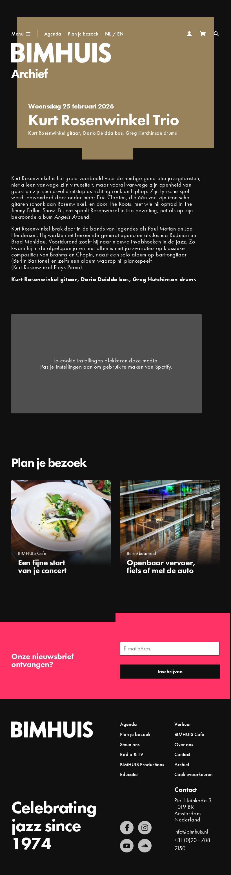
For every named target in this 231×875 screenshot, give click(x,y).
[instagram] (145, 827)
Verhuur (182, 724)
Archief (29, 73)
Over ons (183, 744)
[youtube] (127, 845)
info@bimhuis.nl (191, 831)
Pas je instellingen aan (66, 367)
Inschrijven (170, 671)
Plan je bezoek (83, 33)
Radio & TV (131, 754)
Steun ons (129, 744)
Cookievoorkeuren (193, 774)
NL (108, 33)
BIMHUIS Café (189, 734)
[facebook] (127, 827)
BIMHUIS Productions (142, 764)
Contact (182, 754)
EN (120, 33)
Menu (17, 33)
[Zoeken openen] (216, 33)
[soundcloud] (145, 845)
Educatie (129, 774)
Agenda (52, 33)
